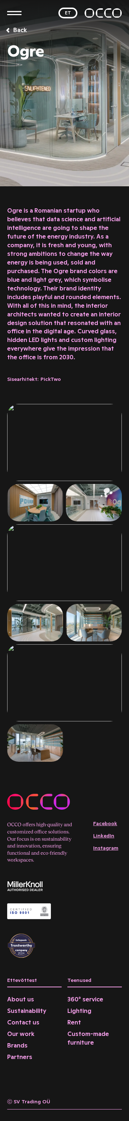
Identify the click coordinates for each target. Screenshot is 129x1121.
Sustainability (26, 1011)
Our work (20, 1034)
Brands (17, 1045)
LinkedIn (103, 835)
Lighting (79, 1011)
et (68, 13)
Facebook (105, 823)
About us (20, 999)
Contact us (23, 1022)
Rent (74, 1022)
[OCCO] (103, 13)
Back (20, 30)
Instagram (105, 848)
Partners (19, 1057)
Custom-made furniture (88, 1038)
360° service (85, 999)
